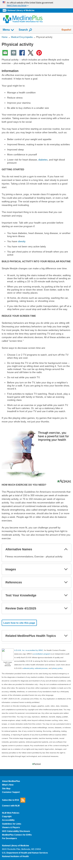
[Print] (13, 52)
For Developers (9, 838)
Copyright (7, 816)
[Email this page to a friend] (5, 52)
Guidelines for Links (11, 824)
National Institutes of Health (15, 856)
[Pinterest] (39, 52)
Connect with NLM (11, 806)
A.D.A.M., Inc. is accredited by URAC (28, 650)
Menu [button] (6, 29)
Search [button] (23, 29)
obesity (21, 241)
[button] (65, 549)
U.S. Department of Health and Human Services (25, 853)
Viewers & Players (11, 827)
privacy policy (57, 668)
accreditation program (41, 654)
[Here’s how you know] (36, 4)
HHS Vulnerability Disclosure (16, 831)
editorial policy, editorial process (35, 668)
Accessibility (8, 820)
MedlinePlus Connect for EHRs (17, 835)
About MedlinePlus (11, 781)
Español (66, 29)
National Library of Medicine (20, 10)
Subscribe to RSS (10, 800)
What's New (7, 785)
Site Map (6, 788)
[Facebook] (22, 52)
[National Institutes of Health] (5, 10)
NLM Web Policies (10, 813)
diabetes (43, 159)
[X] (30, 52)
